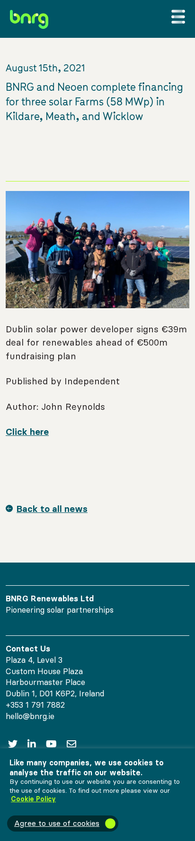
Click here (27, 431)
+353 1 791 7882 (35, 705)
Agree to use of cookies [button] (56, 823)
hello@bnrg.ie (30, 716)
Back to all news (52, 508)
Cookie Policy (33, 799)
